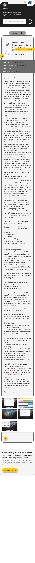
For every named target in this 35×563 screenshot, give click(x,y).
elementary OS (19, 62)
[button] (17, 240)
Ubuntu (28, 189)
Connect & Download (23, 49)
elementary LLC (19, 71)
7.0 (4, 86)
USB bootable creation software (20, 256)
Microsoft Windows (13, 202)
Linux (15, 68)
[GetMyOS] (4, 5)
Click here (7, 176)
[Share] (6, 438)
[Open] (2, 56)
